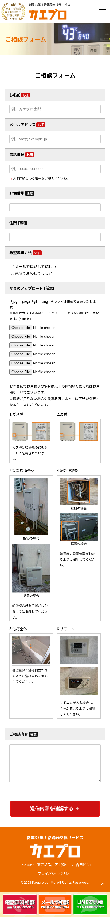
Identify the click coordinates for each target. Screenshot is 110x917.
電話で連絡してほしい (33, 273)
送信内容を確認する (55, 808)
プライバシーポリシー (55, 873)
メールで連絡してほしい (35, 266)
